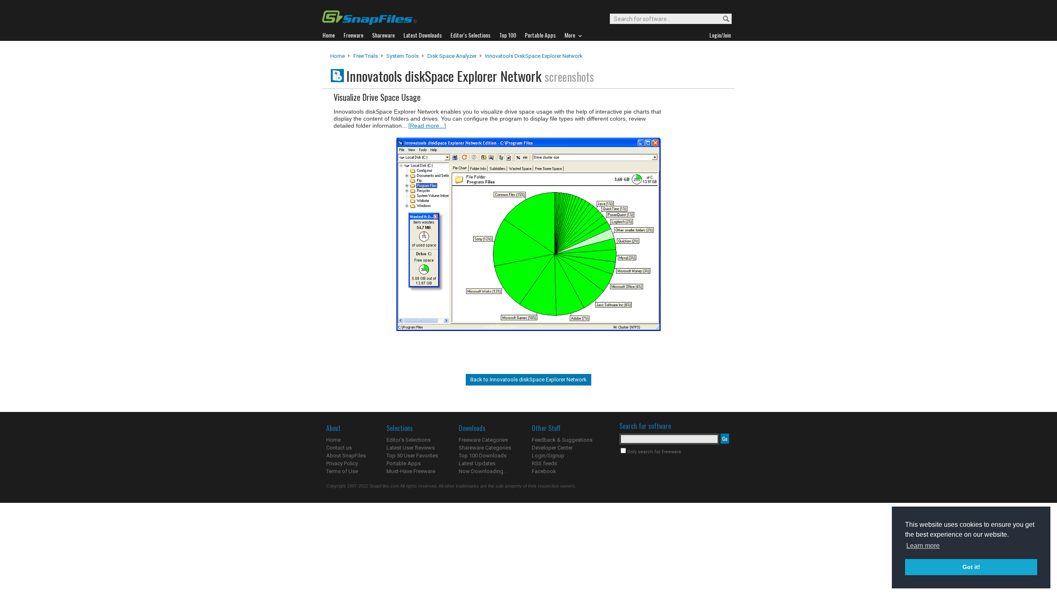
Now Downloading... (483, 471)
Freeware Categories (483, 440)
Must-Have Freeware (410, 471)
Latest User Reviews (410, 448)
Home (337, 56)
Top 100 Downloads (483, 455)
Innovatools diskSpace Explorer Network (534, 56)
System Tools (402, 56)
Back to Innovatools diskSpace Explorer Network (528, 379)
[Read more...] (427, 125)
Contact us (339, 448)
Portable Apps (403, 463)
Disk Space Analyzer (451, 56)
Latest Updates (477, 463)
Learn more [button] (923, 545)
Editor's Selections (408, 440)
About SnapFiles (346, 455)
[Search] (722, 19)
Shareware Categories (485, 448)
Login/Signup (548, 455)
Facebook (544, 471)
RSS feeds (544, 463)
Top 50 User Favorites (412, 455)
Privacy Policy (342, 463)
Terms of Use (342, 471)
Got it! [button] (971, 567)
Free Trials (365, 56)
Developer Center (552, 448)
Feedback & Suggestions (562, 440)
